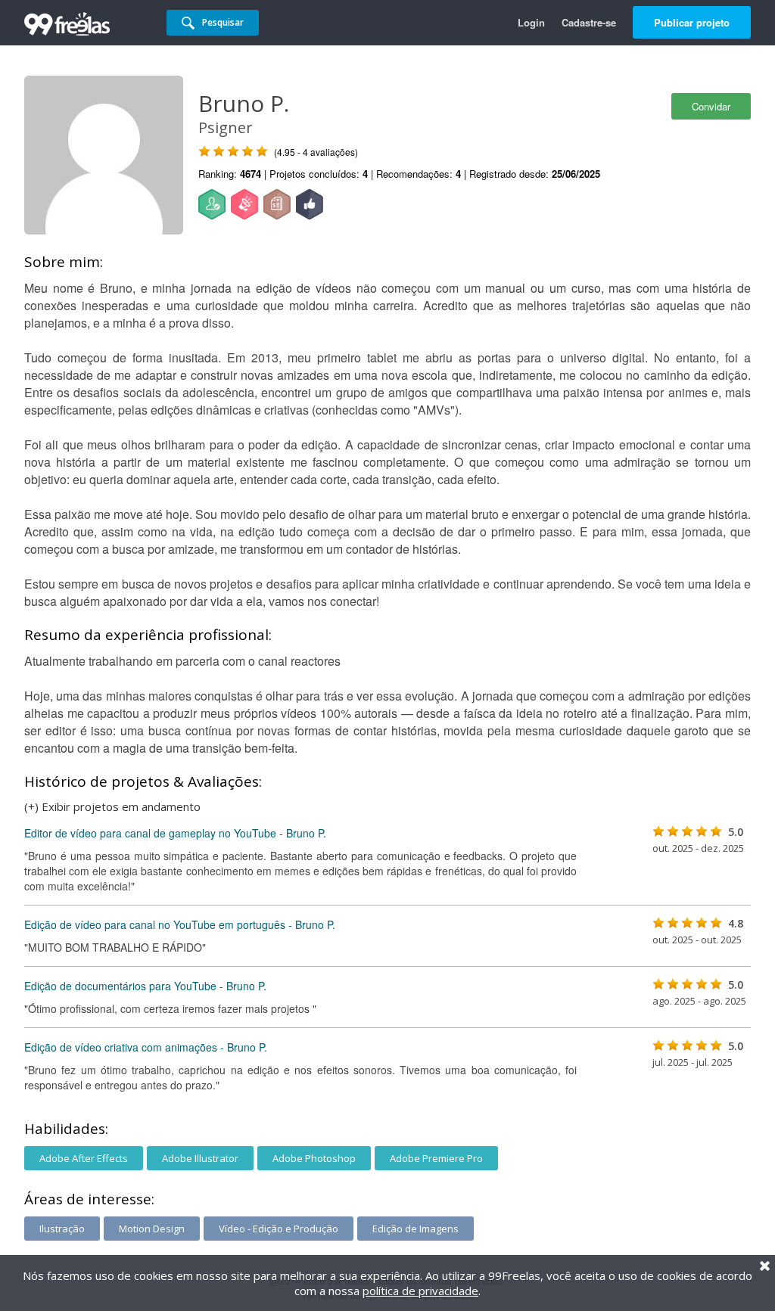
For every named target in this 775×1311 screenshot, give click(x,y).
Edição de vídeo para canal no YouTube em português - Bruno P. (179, 924)
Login (531, 22)
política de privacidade (420, 1290)
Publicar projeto (692, 22)
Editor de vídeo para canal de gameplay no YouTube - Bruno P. (175, 832)
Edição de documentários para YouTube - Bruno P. (145, 985)
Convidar (711, 106)
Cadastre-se (589, 22)
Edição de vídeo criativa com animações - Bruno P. (145, 1047)
